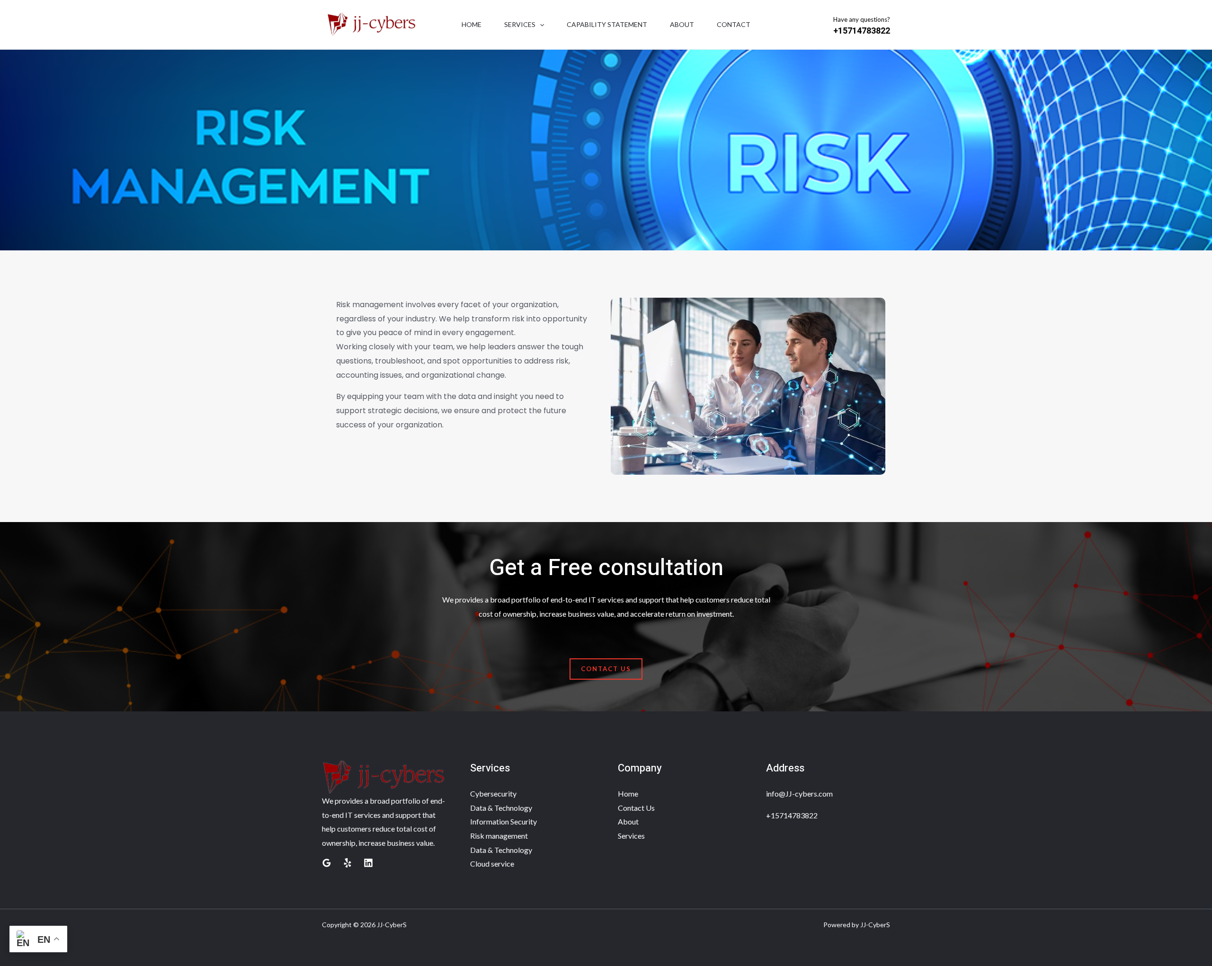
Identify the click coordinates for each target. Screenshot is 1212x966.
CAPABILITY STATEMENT (607, 24)
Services (519, 24)
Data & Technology (501, 807)
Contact (733, 24)
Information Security (503, 821)
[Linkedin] (368, 863)
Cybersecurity (493, 793)
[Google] (326, 863)
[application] (539, 24)
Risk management (499, 835)
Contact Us (636, 807)
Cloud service (492, 863)
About (682, 24)
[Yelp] (347, 863)
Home (471, 24)
